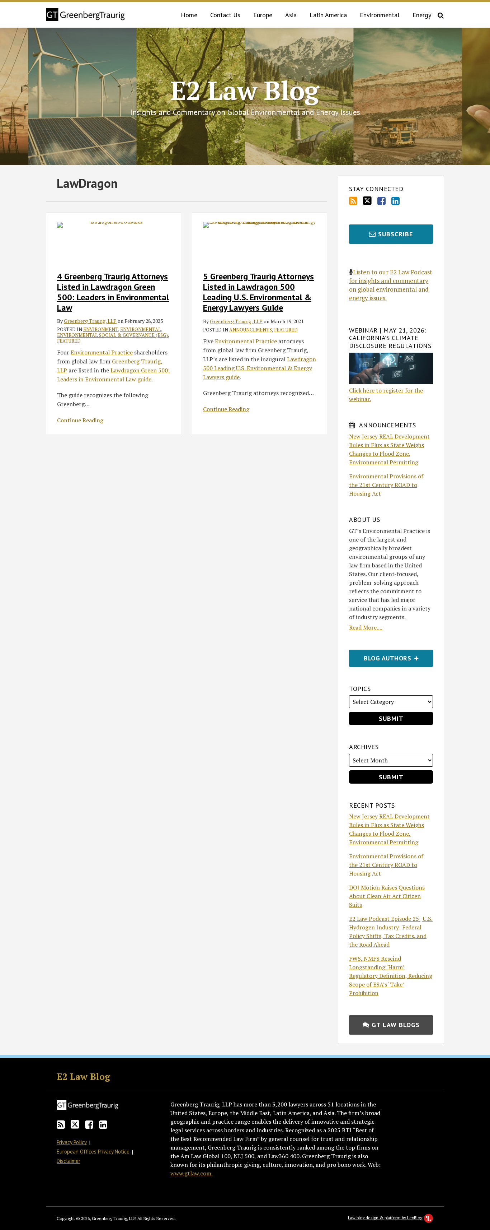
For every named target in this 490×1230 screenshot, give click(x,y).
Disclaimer (68, 1160)
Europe (262, 15)
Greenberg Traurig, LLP (90, 320)
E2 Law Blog (245, 90)
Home (189, 15)
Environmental (380, 15)
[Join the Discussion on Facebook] (381, 201)
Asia (291, 15)
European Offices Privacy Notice (93, 1151)
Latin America (328, 15)
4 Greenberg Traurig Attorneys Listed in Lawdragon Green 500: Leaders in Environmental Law (113, 292)
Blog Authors (381, 656)
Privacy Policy (72, 1142)
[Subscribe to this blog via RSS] (353, 201)
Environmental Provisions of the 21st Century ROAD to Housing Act (386, 484)
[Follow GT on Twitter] (367, 201)
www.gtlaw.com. (191, 1173)
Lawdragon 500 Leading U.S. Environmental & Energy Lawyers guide (259, 368)
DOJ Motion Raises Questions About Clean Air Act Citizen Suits (387, 896)
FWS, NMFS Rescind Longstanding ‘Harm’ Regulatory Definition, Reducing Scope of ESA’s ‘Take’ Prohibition (390, 976)
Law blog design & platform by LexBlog (385, 1217)
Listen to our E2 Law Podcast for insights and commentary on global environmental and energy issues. (390, 285)
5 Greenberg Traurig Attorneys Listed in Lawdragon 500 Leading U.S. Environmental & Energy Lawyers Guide (258, 292)
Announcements (250, 329)
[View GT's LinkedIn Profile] (395, 201)
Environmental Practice (102, 352)
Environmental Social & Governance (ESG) (112, 335)
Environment (100, 329)
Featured (69, 341)
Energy (422, 15)
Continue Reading (80, 420)
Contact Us (225, 15)
